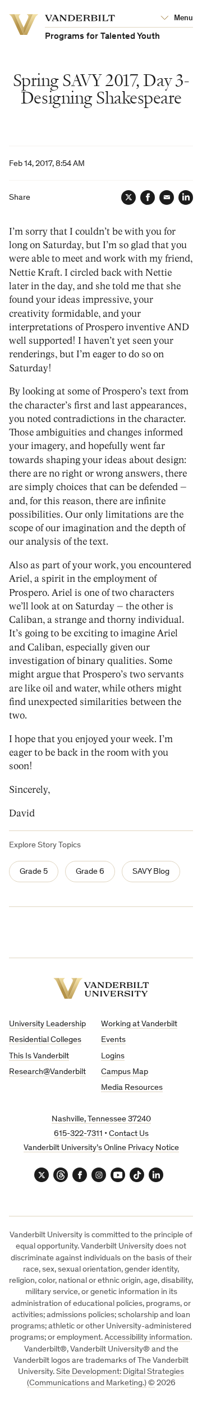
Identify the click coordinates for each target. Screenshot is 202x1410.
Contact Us (129, 1134)
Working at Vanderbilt (139, 1024)
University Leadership (47, 1024)
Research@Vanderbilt (47, 1072)
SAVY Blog (150, 872)
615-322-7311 (78, 1134)
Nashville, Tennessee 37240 (101, 1119)
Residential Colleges (45, 1040)
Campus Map (124, 1072)
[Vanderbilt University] (101, 988)
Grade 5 (34, 872)
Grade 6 (90, 872)
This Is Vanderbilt (39, 1056)
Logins (113, 1056)
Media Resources (132, 1088)
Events (113, 1040)
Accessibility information (147, 1337)
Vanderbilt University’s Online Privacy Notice (101, 1148)
